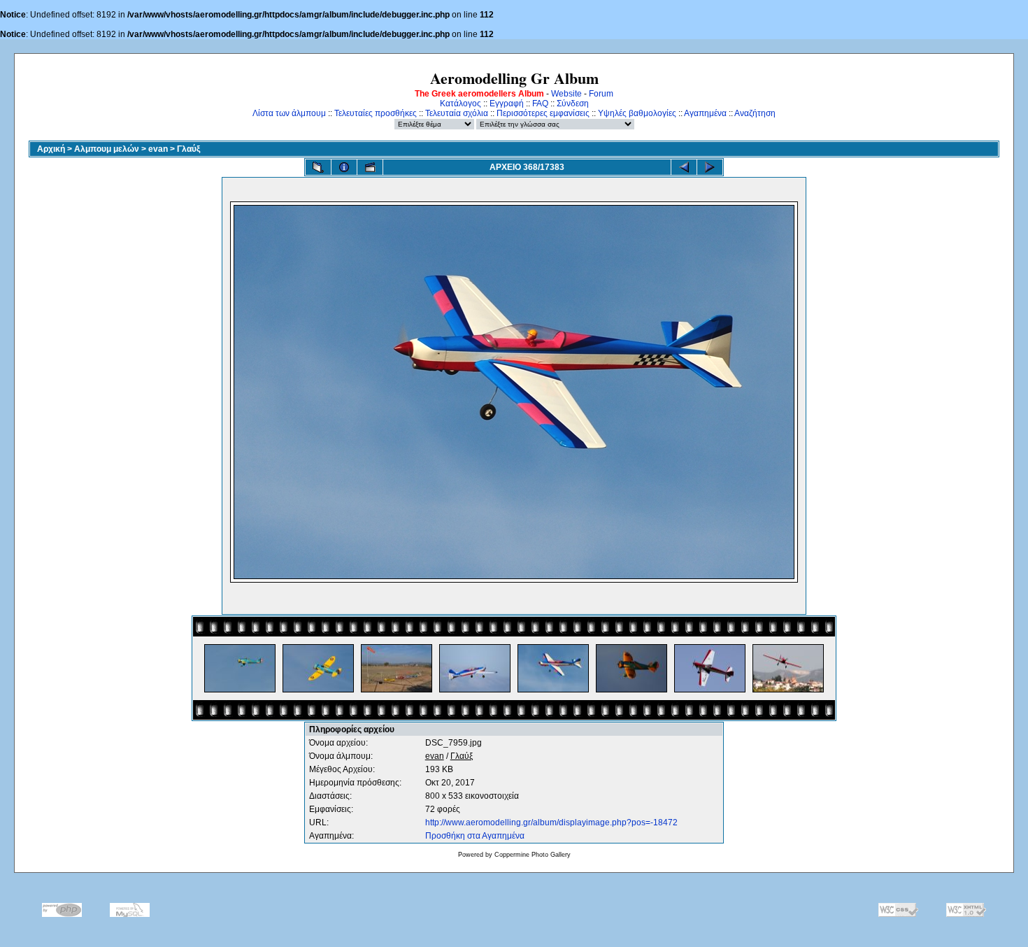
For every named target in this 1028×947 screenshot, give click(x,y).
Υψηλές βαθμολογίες (637, 113)
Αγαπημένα (705, 113)
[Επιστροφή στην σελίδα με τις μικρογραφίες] (318, 167)
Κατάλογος (460, 103)
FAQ (540, 103)
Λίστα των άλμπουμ (289, 113)
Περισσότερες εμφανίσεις (543, 113)
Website (566, 94)
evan (158, 149)
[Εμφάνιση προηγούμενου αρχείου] (684, 167)
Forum (601, 94)
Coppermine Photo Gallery (532, 854)
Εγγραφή (507, 103)
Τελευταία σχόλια (456, 113)
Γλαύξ (188, 149)
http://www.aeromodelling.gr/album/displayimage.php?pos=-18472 (551, 822)
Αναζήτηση (755, 113)
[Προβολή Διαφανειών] (370, 167)
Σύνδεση (573, 103)
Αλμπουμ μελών (106, 149)
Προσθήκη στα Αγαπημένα (474, 836)
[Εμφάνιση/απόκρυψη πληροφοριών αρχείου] (344, 167)
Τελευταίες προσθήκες (375, 113)
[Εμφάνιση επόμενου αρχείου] (709, 167)
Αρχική (51, 149)
